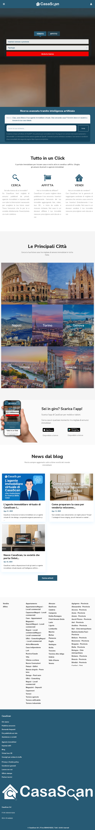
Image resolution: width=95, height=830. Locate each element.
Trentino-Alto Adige (56, 654)
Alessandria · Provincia (81, 606)
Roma (24, 283)
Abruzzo (52, 603)
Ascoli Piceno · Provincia (81, 619)
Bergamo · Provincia (79, 644)
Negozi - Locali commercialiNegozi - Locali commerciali (34, 632)
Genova (78, 325)
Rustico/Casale (32, 653)
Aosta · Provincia (78, 613)
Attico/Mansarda (32, 644)
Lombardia (53, 628)
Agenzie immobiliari (9, 742)
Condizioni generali (9, 766)
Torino (47, 325)
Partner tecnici (7, 777)
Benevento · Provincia (80, 641)
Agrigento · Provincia (80, 603)
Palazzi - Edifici (32, 666)
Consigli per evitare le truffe (12, 757)
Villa (27, 657)
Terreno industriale (33, 703)
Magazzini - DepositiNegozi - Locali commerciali (35, 624)
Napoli (16, 325)
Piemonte (52, 638)
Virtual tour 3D (7, 753)
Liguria (51, 625)
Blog (3, 749)
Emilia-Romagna (55, 616)
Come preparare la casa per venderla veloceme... (68, 506)
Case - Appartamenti (34, 618)
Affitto (5, 606)
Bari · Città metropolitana (81, 628)
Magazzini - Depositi (34, 687)
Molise (51, 635)
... (4, 520)
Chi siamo (5, 722)
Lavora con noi (7, 769)
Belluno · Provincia (79, 637)
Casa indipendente (33, 647)
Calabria (52, 610)
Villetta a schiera (32, 660)
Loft (27, 650)
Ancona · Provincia (79, 610)
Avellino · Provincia (79, 625)
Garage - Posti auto (33, 675)
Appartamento (31, 603)
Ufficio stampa (7, 773)
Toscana (52, 650)
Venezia (70, 367)
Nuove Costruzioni (33, 663)
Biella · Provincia (78, 647)
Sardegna (52, 644)
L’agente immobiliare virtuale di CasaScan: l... (22, 506)
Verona (24, 367)
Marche (51, 632)
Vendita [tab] (40, 34)
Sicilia (51, 647)
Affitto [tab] (53, 34)
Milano (71, 283)
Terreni (28, 694)
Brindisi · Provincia (79, 662)
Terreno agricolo (32, 697)
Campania (53, 613)
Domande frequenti (8, 729)
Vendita (6, 603)
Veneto (51, 663)
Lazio (51, 622)
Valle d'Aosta (54, 660)
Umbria (51, 657)
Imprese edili (6, 745)
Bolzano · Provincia (79, 656)
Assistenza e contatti (9, 737)
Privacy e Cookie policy (10, 762)
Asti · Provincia (78, 622)
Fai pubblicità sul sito (9, 733)
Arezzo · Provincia (79, 616)
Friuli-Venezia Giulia (56, 619)
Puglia (51, 641)
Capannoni (30, 690)
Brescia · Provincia (79, 659)
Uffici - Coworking (33, 678)
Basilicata (52, 606)
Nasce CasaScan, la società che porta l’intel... (22, 556)
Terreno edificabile (33, 700)
